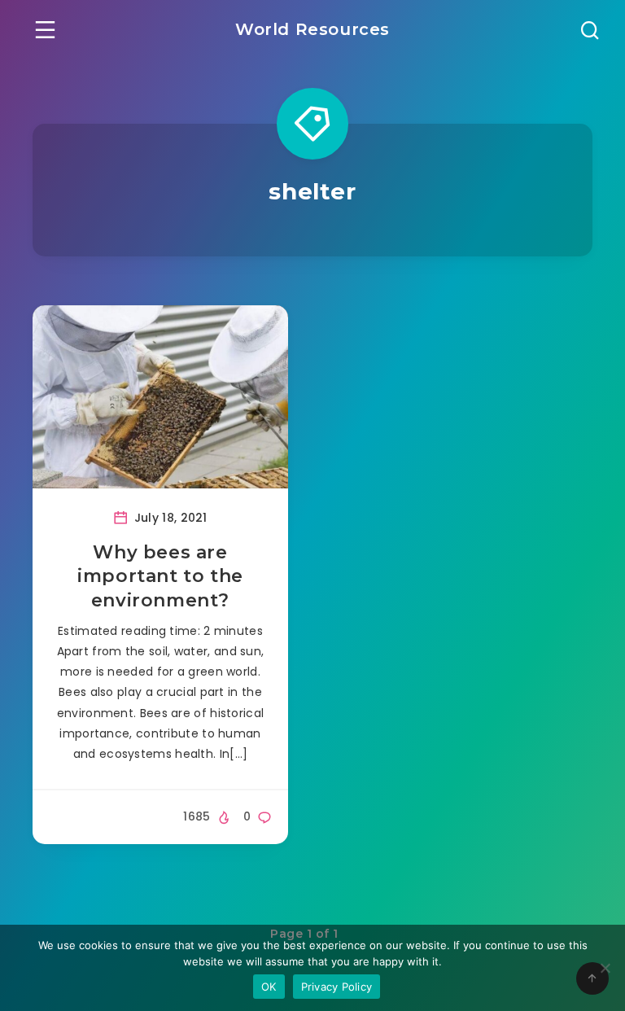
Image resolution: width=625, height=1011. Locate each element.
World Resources (312, 29)
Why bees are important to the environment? (160, 576)
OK (269, 986)
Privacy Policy (337, 986)
